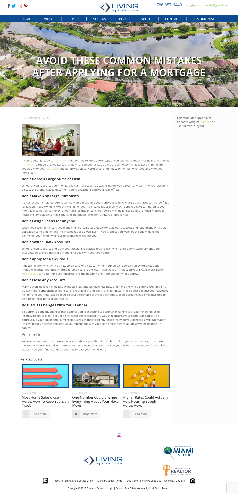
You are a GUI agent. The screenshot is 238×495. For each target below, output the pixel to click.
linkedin (19, 5)
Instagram (119, 434)
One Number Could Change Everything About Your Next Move (95, 401)
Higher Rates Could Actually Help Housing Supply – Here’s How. (145, 401)
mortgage (52, 168)
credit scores (30, 273)
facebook (7, 5)
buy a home (61, 160)
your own (30, 164)
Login (110, 488)
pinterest (25, 5)
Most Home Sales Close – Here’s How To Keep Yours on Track (45, 401)
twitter (13, 5)
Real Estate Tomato (159, 488)
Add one (205, 122)
